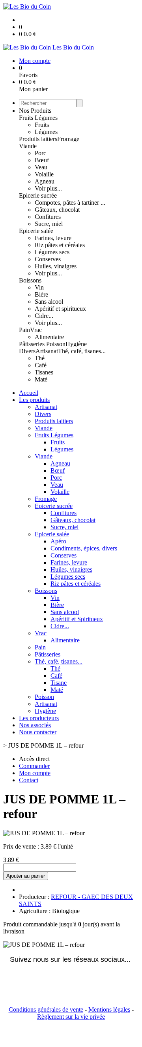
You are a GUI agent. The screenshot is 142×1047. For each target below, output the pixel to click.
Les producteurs (39, 718)
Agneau (44, 181)
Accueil (28, 392)
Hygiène (76, 344)
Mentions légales (109, 1009)
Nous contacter (37, 732)
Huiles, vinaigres (56, 266)
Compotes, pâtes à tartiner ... (70, 202)
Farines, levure (53, 238)
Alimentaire (49, 337)
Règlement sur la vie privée (71, 1016)
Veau (41, 167)
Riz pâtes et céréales (60, 245)
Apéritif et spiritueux (60, 308)
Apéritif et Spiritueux (76, 619)
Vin (39, 287)
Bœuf (42, 160)
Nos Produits (35, 110)
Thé (40, 358)
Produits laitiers (38, 139)
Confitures (48, 216)
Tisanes (44, 372)
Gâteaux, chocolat (57, 209)
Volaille (44, 174)
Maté (41, 379)
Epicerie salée (36, 230)
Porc (40, 153)
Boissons (30, 280)
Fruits (42, 124)
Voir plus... (48, 188)
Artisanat (47, 351)
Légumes (46, 131)
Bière (41, 294)
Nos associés (35, 725)
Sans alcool (49, 301)
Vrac (36, 329)
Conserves (48, 259)
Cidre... (44, 315)
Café (41, 365)
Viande (28, 146)
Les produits (34, 399)
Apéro (58, 541)
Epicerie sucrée (38, 195)
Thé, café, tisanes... (82, 351)
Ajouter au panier (25, 876)
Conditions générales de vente (46, 1009)
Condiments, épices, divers (83, 548)
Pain (24, 329)
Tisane (58, 682)
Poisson (55, 344)
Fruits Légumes (38, 117)
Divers (27, 351)
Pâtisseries (32, 344)
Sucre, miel (49, 223)
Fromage (68, 139)
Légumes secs (52, 252)
